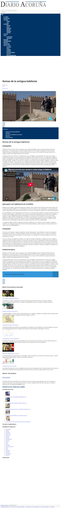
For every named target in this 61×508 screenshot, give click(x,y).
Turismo (9, 49)
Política (6, 34)
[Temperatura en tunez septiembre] (30, 333)
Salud (8, 48)
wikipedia (8, 133)
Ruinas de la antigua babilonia (13, 131)
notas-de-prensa (9, 446)
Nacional (6, 39)
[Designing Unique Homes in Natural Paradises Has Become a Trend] (7, 407)
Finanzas (9, 31)
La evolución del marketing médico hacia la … (16, 403)
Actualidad (6, 18)
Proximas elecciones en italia (9, 366)
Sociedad (9, 46)
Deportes (6, 42)
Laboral (9, 32)
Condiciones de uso (5, 506)
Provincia (9, 38)
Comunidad (9, 36)
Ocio (8, 22)
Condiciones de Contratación (32, 506)
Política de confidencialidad (17, 506)
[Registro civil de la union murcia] (30, 306)
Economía (6, 24)
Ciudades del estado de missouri (10, 325)
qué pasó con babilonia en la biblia (14, 134)
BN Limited (6, 377)
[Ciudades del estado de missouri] (30, 319)
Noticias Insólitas (11, 55)
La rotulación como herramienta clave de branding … (18, 421)
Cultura (6, 19)
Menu (2, 14)
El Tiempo (6, 16)
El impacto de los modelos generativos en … (16, 396)
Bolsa (8, 26)
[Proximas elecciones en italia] (30, 361)
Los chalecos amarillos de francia (10, 298)
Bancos (8, 25)
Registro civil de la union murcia (10, 311)
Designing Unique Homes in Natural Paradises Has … (18, 409)
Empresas (9, 28)
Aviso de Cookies (45, 506)
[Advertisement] (30, 67)
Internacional (7, 41)
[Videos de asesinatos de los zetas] (30, 347)
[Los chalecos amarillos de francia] (30, 293)
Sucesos (9, 53)
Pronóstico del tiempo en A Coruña (13, 387)
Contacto (52, 506)
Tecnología (7, 43)
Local (5, 35)
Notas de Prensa (11, 52)
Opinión (9, 51)
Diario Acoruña (4, 505)
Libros (8, 21)
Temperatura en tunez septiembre (10, 338)
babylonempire (9, 137)
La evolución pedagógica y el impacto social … (16, 415)
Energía (8, 29)
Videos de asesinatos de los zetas (10, 353)
